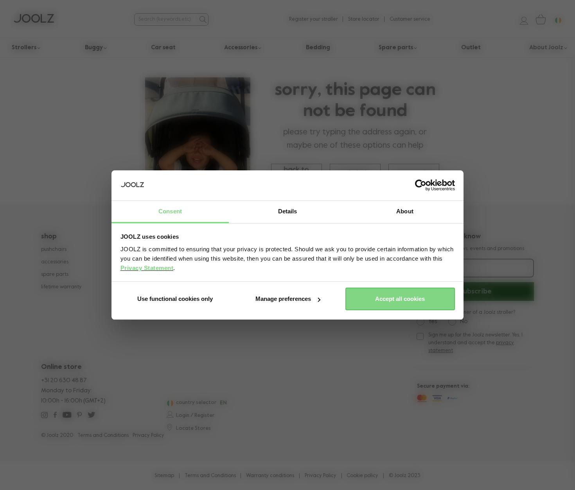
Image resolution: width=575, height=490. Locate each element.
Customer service (410, 19)
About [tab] (404, 211)
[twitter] (91, 416)
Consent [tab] (170, 211)
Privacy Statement (147, 268)
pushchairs (53, 249)
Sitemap (164, 475)
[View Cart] (540, 19)
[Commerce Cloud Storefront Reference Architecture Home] (34, 19)
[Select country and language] (555, 19)
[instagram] (44, 416)
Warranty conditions (270, 475)
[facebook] (55, 416)
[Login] (521, 19)
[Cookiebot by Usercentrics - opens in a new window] (420, 185)
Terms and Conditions (103, 435)
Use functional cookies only (175, 298)
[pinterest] (79, 416)
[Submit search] (202, 19)
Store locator (363, 19)
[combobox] (165, 19)
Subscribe (475, 291)
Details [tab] (287, 211)
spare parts (54, 274)
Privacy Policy (148, 435)
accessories (54, 262)
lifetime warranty (61, 287)
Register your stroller (313, 19)
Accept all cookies (400, 298)
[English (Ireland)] (169, 403)
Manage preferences (283, 298)
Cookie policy (362, 475)
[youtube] (67, 416)
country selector (196, 402)
